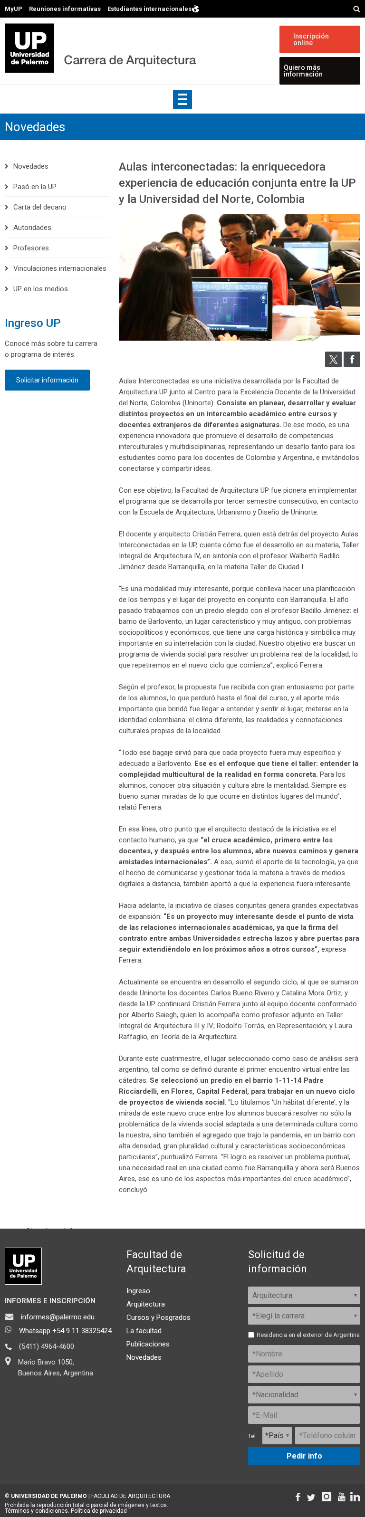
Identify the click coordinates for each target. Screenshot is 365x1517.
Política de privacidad (99, 1510)
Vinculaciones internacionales (59, 268)
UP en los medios (40, 289)
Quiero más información (303, 71)
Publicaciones (148, 1344)
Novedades (35, 127)
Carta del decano (40, 207)
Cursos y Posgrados (158, 1317)
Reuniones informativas (65, 9)
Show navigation (182, 99)
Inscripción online (311, 39)
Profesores (31, 248)
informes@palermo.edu (58, 1317)
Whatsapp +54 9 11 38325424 (65, 1330)
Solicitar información (47, 380)
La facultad (144, 1330)
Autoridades (32, 227)
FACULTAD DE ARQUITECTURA (130, 1496)
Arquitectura (145, 1304)
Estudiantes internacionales (149, 8)
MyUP (13, 9)
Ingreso (138, 1291)
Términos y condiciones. (37, 1510)
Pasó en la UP (35, 186)
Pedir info (304, 1455)
